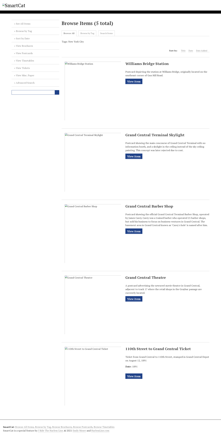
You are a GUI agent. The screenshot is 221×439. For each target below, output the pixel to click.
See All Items (23, 23)
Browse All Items (24, 427)
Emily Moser (79, 430)
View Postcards (24, 53)
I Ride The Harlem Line (50, 430)
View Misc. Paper (25, 75)
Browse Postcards (82, 427)
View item (134, 81)
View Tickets (23, 68)
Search (57, 92)
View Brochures (24, 45)
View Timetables (25, 60)
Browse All (69, 33)
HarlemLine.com (100, 430)
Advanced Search (25, 82)
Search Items (106, 33)
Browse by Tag (24, 31)
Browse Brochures (62, 427)
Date (191, 50)
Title (183, 50)
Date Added (201, 50)
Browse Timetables (104, 427)
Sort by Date (23, 38)
